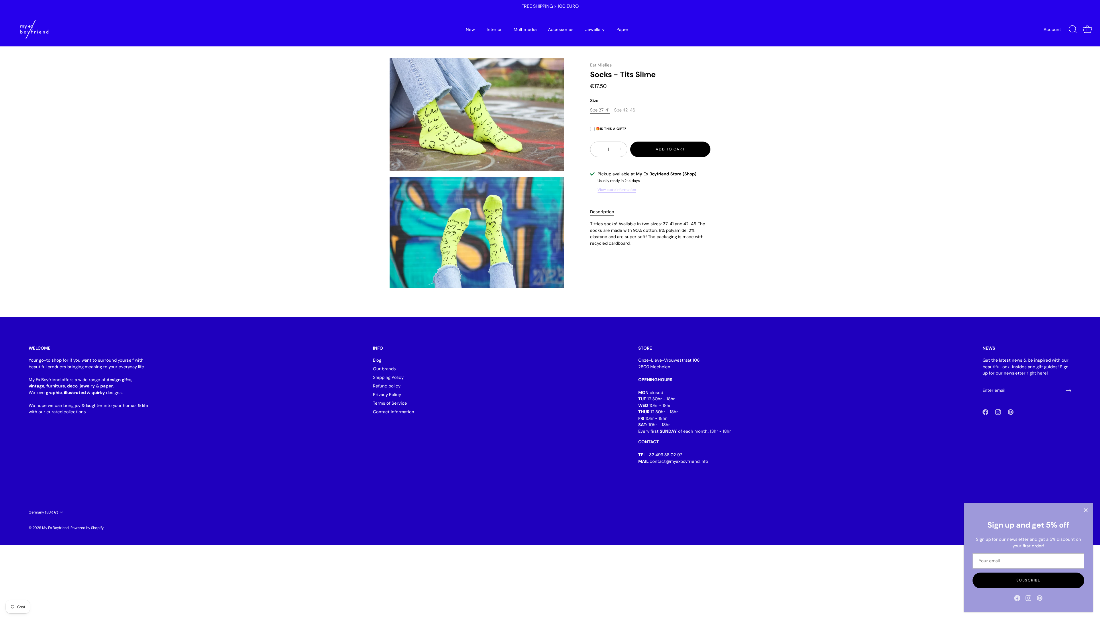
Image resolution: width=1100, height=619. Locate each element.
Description (602, 212)
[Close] (1085, 510)
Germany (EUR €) (43, 512)
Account (1052, 29)
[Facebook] (1017, 598)
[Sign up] (1068, 390)
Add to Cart (670, 149)
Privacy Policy (387, 394)
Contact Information (393, 412)
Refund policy (386, 386)
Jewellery (595, 29)
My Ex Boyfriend (55, 527)
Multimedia (525, 29)
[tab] (605, 212)
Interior (494, 29)
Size (594, 100)
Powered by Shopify (87, 527)
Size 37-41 (599, 110)
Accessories (560, 29)
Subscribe (1028, 580)
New (470, 29)
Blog (377, 360)
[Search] (1072, 29)
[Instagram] (1028, 598)
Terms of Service (390, 403)
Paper (622, 29)
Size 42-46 (624, 110)
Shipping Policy (388, 377)
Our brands (384, 369)
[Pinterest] (1039, 598)
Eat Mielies (601, 65)
